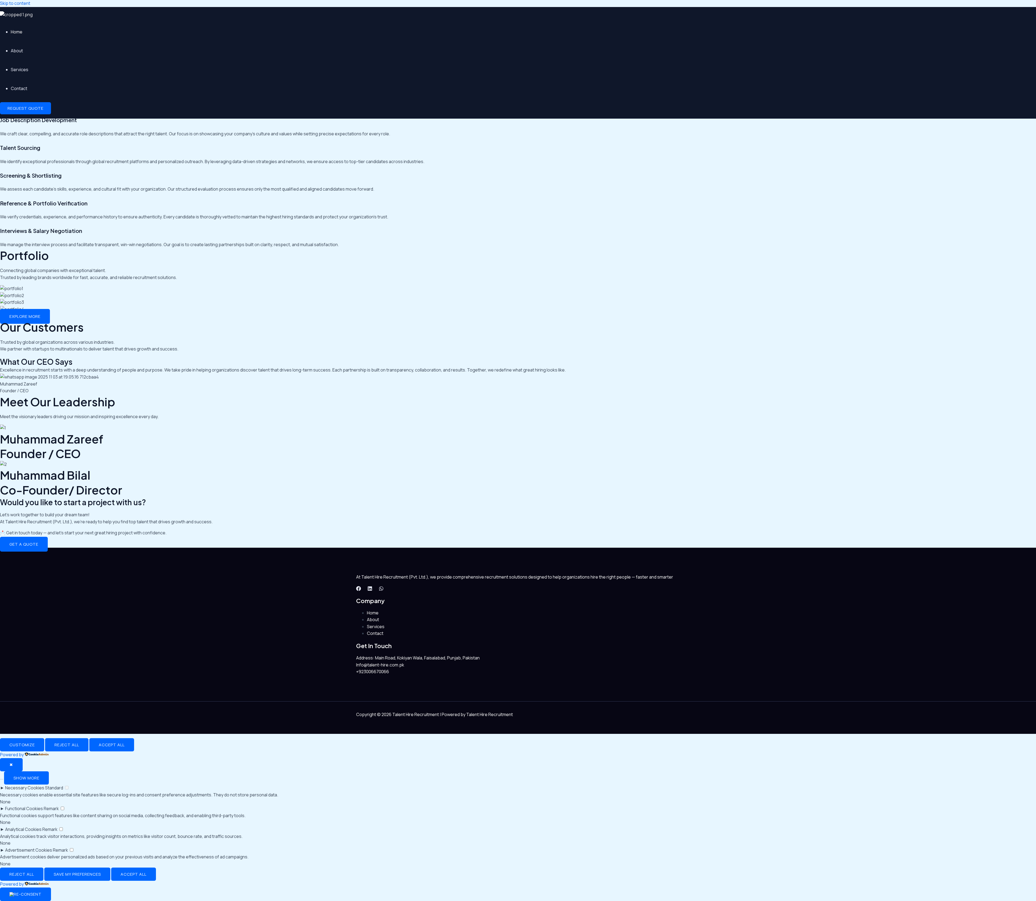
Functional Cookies (24, 808)
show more (26, 778)
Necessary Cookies (24, 788)
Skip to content (15, 3)
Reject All (66, 745)
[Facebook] (358, 589)
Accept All (112, 745)
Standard (54, 788)
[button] (25, 108)
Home (16, 32)
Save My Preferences (77, 874)
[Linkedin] (369, 589)
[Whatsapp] (381, 589)
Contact (19, 88)
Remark (51, 808)
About (17, 51)
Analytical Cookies (23, 829)
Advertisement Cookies (28, 850)
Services (19, 70)
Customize (22, 745)
